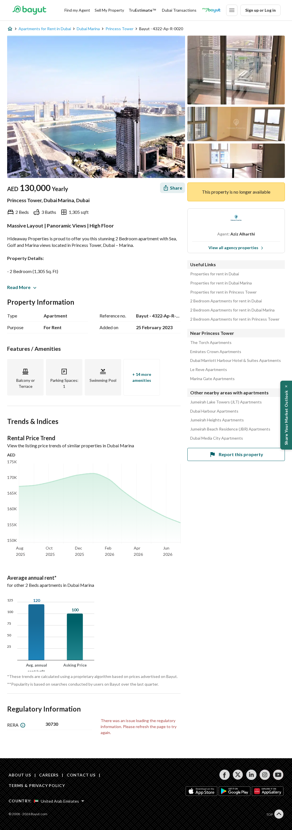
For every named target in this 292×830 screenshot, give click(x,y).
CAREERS (48, 774)
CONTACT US (81, 774)
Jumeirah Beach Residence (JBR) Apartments (230, 429)
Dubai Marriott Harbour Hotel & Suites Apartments (235, 360)
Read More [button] (19, 287)
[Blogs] (211, 10)
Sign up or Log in (260, 10)
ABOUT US (20, 774)
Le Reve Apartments (208, 369)
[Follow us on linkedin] (251, 775)
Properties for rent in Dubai (214, 274)
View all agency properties (233, 247)
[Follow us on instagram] (264, 775)
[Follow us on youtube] (278, 775)
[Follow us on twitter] (238, 775)
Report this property (241, 454)
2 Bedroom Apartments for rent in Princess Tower (234, 319)
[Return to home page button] (29, 10)
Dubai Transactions (179, 10)
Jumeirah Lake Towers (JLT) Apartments (226, 402)
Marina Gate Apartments (212, 378)
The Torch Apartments (211, 342)
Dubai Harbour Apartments (214, 411)
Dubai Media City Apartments (216, 438)
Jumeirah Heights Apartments (217, 420)
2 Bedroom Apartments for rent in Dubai (226, 301)
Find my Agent (77, 10)
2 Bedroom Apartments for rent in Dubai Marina (232, 310)
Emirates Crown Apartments (215, 351)
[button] (286, 415)
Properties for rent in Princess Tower (223, 292)
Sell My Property (109, 10)
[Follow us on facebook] (224, 775)
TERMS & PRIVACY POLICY (37, 785)
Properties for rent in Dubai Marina (221, 283)
